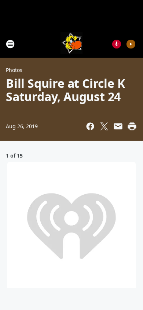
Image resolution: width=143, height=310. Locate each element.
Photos (14, 69)
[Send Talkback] (116, 44)
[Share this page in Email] (118, 126)
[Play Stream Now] (130, 44)
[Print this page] (132, 126)
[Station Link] (71, 44)
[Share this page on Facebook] (90, 126)
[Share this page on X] (104, 126)
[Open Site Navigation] (10, 44)
